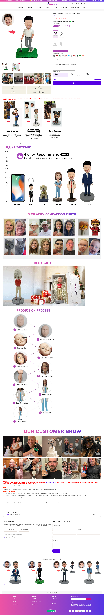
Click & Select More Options (60, 51)
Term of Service (35, 604)
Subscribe (88, 599)
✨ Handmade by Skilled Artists (30, 0)
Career (55, 7)
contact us (56, 143)
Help (84, 7)
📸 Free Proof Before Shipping (45, 0)
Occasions (39, 7)
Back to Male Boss (53, 592)
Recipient (48, 7)
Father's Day (21, 7)
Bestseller (30, 7)
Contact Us (34, 598)
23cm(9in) (67, 25)
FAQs (14, 602)
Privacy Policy (34, 602)
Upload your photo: (56, 40)
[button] (60, 15)
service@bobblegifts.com (51, 482)
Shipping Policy (35, 599)
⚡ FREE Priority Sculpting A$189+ (15, 0)
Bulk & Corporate (75, 7)
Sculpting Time (60, 71)
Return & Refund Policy (36, 601)
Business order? (98, 79)
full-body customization (14, 98)
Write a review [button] (96, 514)
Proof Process (15, 604)
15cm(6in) (55, 25)
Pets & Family (64, 7)
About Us (14, 598)
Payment (14, 601)
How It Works (15, 599)
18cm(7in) (61, 25)
